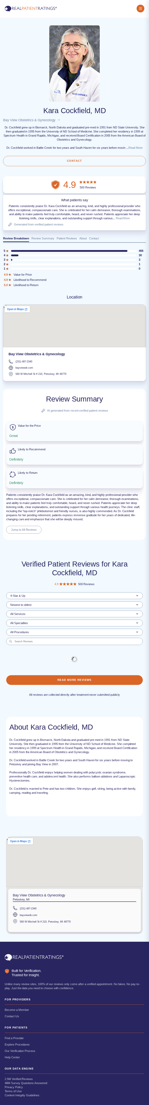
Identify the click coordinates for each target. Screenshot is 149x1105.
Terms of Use (13, 1091)
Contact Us (12, 1016)
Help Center (12, 1057)
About (83, 238)
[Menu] (140, 9)
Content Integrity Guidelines (22, 1095)
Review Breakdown (16, 238)
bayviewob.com (24, 367)
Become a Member (17, 1009)
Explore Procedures (17, 1044)
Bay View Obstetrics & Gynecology (29, 120)
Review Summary (42, 238)
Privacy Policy (14, 1087)
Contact (94, 238)
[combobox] (74, 595)
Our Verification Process (20, 1051)
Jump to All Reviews (24, 529)
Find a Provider (14, 1038)
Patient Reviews (67, 238)
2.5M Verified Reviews (19, 1079)
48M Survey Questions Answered (26, 1083)
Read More (135, 147)
